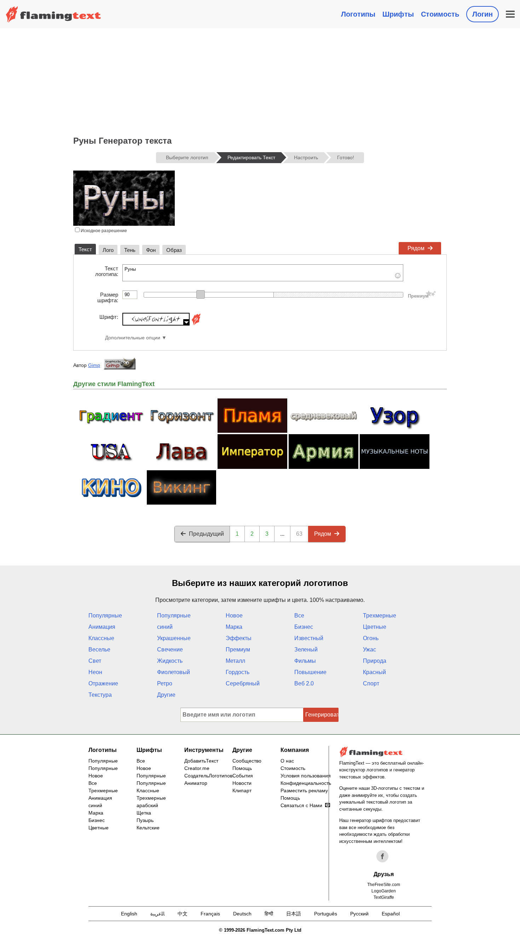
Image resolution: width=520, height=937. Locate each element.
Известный (308, 638)
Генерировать (322, 715)
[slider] (200, 294)
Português (325, 913)
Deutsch (242, 913)
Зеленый (306, 649)
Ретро (164, 683)
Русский (359, 913)
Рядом (416, 248)
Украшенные (174, 638)
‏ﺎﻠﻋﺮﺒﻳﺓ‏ (157, 913)
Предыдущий (206, 534)
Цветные (374, 627)
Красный (374, 672)
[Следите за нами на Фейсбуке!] (382, 856)
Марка (234, 627)
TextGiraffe (384, 897)
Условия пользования (306, 775)
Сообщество (246, 761)
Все (299, 616)
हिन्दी (269, 913)
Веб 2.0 (304, 683)
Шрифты (398, 14)
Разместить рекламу (304, 790)
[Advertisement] (260, 81)
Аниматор (195, 783)
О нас (287, 761)
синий (165, 627)
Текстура (100, 695)
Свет (94, 661)
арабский (147, 805)
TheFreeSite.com (383, 884)
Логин (482, 14)
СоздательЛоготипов (208, 775)
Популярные (105, 616)
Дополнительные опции (132, 337)
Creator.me (196, 768)
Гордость (237, 672)
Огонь (371, 638)
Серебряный (243, 683)
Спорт (371, 683)
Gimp (94, 365)
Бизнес (303, 627)
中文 (182, 913)
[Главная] (53, 14)
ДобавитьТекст (201, 761)
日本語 (293, 913)
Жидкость (170, 661)
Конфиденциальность (306, 783)
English (129, 913)
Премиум (238, 649)
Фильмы (305, 661)
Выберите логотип (187, 157)
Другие (166, 695)
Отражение (103, 683)
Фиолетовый (173, 672)
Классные (101, 638)
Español (391, 913)
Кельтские (148, 827)
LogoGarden (383, 891)
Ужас (369, 649)
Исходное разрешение (103, 230)
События (242, 775)
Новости (242, 783)
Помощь (242, 768)
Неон (95, 672)
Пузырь (145, 820)
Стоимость (440, 14)
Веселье (99, 649)
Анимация (101, 627)
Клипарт (242, 790)
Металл (235, 661)
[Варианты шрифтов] (196, 324)
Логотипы (358, 14)
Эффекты (239, 638)
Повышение (310, 672)
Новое (234, 616)
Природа (374, 661)
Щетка (144, 813)
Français (210, 913)
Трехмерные (379, 616)
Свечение (170, 649)
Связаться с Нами (301, 805)
